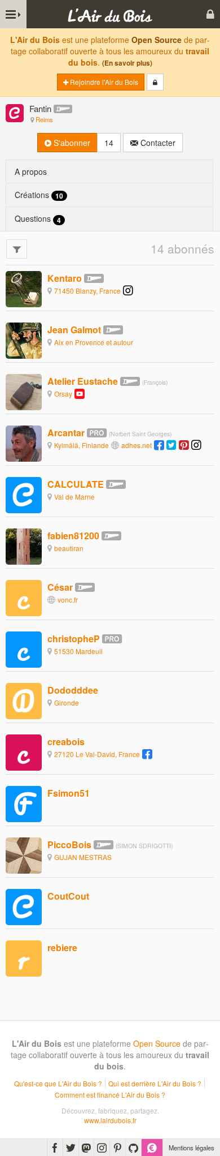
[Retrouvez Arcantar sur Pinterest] (184, 445)
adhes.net (136, 445)
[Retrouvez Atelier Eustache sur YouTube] (79, 393)
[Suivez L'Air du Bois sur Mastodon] (86, 1147)
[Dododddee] (24, 700)
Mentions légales (191, 1147)
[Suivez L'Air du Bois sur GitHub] (133, 1147)
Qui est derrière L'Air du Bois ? (154, 1083)
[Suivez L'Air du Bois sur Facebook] (55, 1147)
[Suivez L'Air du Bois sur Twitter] (70, 1147)
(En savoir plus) (127, 63)
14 (108, 142)
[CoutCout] (24, 906)
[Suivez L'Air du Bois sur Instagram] (101, 1147)
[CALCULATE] (24, 494)
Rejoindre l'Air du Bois (103, 82)
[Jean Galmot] (24, 339)
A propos (31, 171)
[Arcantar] (24, 442)
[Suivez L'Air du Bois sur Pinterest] (117, 1147)
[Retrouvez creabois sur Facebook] (147, 754)
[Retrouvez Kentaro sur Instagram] (128, 290)
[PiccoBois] (24, 854)
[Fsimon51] (24, 803)
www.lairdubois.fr (110, 1120)
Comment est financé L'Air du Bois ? (110, 1094)
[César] (24, 597)
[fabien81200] (24, 545)
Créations (39, 195)
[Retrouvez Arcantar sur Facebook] (159, 445)
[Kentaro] (24, 288)
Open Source (156, 39)
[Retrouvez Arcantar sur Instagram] (196, 445)
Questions (38, 219)
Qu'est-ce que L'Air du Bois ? (58, 1083)
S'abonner (70, 142)
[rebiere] (24, 958)
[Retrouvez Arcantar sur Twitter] (171, 445)
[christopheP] (24, 648)
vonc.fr (68, 599)
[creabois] (24, 751)
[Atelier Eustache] (24, 391)
